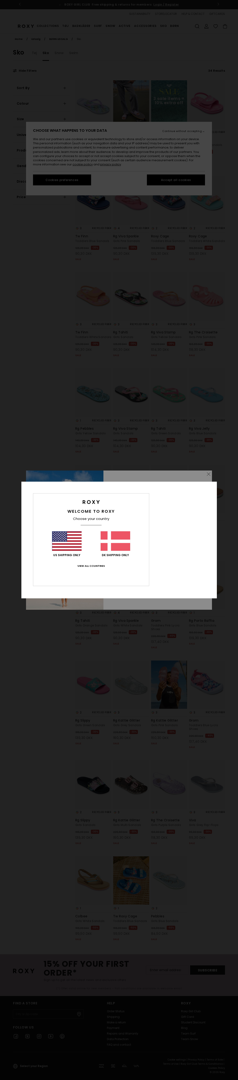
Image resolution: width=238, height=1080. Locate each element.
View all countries (91, 566)
